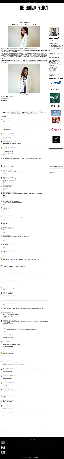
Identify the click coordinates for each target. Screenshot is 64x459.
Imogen (4, 389)
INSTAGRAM (10, 408)
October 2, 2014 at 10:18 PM (11, 243)
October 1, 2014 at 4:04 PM (8, 170)
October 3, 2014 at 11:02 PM (12, 320)
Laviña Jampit (5, 375)
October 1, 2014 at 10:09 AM (10, 118)
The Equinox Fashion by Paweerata (10, 328)
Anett (4, 170)
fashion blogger (34, 48)
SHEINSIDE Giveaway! (8, 181)
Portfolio (28, 2)
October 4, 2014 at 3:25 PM (11, 375)
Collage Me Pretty (5, 147)
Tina (3, 157)
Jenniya (4, 177)
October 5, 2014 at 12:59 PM (9, 400)
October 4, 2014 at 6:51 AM (9, 368)
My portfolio (52, 56)
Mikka (4, 307)
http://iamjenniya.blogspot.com (11, 180)
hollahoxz (53, 75)
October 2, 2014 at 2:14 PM (11, 207)
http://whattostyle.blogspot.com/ (14, 295)
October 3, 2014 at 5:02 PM (8, 307)
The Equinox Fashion (4, 100)
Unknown (4, 125)
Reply (4, 130)
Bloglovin (9, 137)
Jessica (4, 292)
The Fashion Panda (5, 250)
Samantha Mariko (5, 320)
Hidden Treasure (58, 74)
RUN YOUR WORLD (6, 384)
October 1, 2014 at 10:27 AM (10, 133)
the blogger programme (26, 113)
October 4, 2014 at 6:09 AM (8, 341)
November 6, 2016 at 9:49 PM (11, 412)
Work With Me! (34, 2)
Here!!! (10, 121)
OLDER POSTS (45, 431)
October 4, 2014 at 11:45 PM (9, 389)
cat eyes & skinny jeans (6, 273)
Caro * (4, 400)
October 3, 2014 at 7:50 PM (9, 312)
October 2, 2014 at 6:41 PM (10, 227)
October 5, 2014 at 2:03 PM (20, 328)
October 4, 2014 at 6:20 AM (9, 360)
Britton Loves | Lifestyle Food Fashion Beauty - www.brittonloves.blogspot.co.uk (13, 364)
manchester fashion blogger (35, 112)
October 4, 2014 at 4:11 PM (10, 382)
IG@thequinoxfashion (12, 96)
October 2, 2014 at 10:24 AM (10, 185)
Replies (5, 326)
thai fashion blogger (18, 113)
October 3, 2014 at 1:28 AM (12, 250)
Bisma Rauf (4, 118)
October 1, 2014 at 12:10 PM (8, 157)
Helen (4, 341)
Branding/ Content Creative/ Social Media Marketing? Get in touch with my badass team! (55, 54)
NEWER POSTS (3, 431)
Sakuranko (4, 227)
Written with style (5, 137)
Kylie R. (4, 368)
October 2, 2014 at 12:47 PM (12, 192)
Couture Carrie (5, 207)
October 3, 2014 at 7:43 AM (13, 280)
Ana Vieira (4, 382)
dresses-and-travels (5, 188)
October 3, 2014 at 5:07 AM (13, 273)
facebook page (5, 385)
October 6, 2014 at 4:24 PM (8, 405)
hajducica (4, 200)
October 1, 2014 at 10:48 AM (12, 141)
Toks (3, 222)
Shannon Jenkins (5, 192)
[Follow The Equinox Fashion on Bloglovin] (52, 173)
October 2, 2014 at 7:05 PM (9, 235)
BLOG (4, 408)
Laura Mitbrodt (5, 243)
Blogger (41, 457)
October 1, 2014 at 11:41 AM (12, 147)
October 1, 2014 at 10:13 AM (10, 125)
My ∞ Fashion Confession (9, 316)
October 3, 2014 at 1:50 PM (9, 292)
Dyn (3, 405)
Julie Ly (4, 235)
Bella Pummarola (5, 173)
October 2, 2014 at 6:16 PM (8, 222)
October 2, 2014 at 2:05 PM (9, 200)
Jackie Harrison (5, 141)
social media (42, 112)
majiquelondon (26, 112)
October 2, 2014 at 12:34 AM (9, 177)
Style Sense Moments (6, 280)
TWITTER (6, 408)
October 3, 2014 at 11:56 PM (10, 334)
